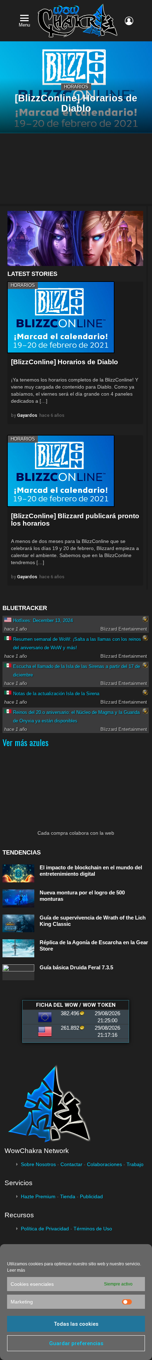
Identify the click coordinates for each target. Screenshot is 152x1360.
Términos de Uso (93, 1228)
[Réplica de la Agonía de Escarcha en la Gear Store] (18, 948)
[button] (75, 238)
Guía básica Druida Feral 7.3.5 (76, 967)
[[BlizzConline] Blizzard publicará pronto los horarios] (61, 471)
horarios (76, 86)
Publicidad (91, 1196)
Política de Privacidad (45, 1228)
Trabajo (135, 1164)
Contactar (71, 1164)
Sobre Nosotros (38, 1164)
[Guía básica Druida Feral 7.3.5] (18, 972)
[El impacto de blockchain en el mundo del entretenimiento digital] (18, 873)
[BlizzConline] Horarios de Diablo (64, 362)
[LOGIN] (129, 21)
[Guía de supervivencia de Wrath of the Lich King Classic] (18, 924)
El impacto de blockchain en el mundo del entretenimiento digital (91, 870)
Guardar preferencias (76, 1343)
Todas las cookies (76, 1324)
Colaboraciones (104, 1164)
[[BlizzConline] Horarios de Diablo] (61, 317)
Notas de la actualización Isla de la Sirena (56, 693)
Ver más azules (25, 742)
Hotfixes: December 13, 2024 (43, 620)
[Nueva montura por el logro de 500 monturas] (18, 898)
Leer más (16, 1270)
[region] (75, 238)
